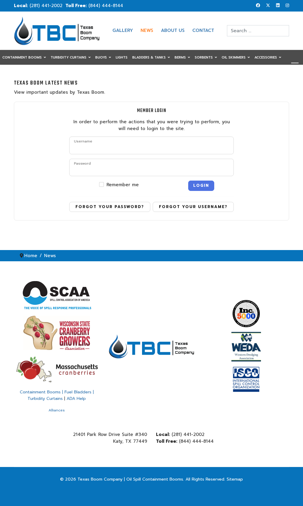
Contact (203, 30)
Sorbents (204, 57)
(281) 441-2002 (46, 5)
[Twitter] (268, 5)
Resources (12, 72)
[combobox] (258, 30)
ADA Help (76, 398)
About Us (173, 30)
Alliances (57, 410)
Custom (40, 72)
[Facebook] (258, 5)
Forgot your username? (193, 207)
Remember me (123, 184)
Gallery (122, 30)
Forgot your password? (109, 207)
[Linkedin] (278, 5)
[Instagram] (287, 5)
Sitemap (235, 479)
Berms (180, 57)
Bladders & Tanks (149, 57)
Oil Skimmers (234, 57)
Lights (122, 57)
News (147, 30)
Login (201, 185)
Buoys (101, 57)
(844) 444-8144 (105, 5)
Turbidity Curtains (68, 57)
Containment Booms (22, 57)
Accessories (265, 57)
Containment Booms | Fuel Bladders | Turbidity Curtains (57, 395)
